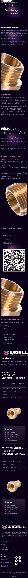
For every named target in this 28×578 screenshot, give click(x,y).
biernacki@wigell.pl (8, 243)
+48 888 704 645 (7, 242)
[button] (22, 2)
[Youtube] (16, 560)
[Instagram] (20, 557)
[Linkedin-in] (20, 560)
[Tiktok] (16, 564)
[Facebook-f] (16, 557)
